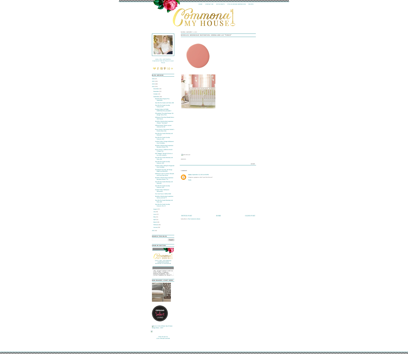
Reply (189, 180)
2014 (153, 84)
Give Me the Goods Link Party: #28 (164, 103)
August (155, 209)
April (154, 219)
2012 (153, 230)
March (155, 222)
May (154, 217)
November (156, 91)
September (156, 96)
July (154, 211)
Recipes (251, 4)
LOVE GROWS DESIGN (163, 338)
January (155, 227)
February (155, 224)
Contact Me (209, 4)
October (155, 94)
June (154, 214)
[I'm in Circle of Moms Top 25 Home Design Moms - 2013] (163, 328)
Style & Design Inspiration (236, 4)
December (156, 88)
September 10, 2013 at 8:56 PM (200, 174)
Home (200, 4)
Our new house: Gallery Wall (163, 194)
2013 (153, 86)
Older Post (250, 216)
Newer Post (186, 216)
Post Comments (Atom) (194, 219)
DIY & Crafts (220, 4)
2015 (153, 81)
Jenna (190, 174)
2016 (153, 78)
